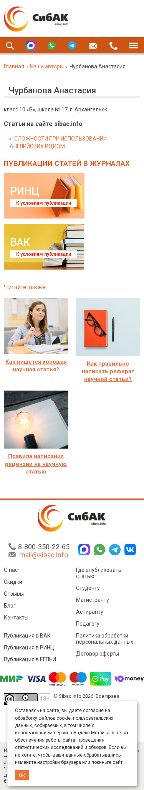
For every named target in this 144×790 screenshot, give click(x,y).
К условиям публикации (43, 203)
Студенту (88, 588)
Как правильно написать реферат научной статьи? (108, 371)
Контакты (16, 617)
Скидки (13, 582)
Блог (10, 606)
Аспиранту (89, 612)
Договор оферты (97, 654)
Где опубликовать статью (98, 573)
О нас (11, 570)
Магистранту (92, 600)
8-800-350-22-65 (44, 547)
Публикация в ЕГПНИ (30, 659)
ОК (22, 775)
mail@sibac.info (43, 555)
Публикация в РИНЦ (29, 647)
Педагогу (87, 624)
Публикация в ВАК (27, 636)
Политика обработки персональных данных (104, 639)
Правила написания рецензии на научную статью (36, 464)
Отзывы (14, 594)
